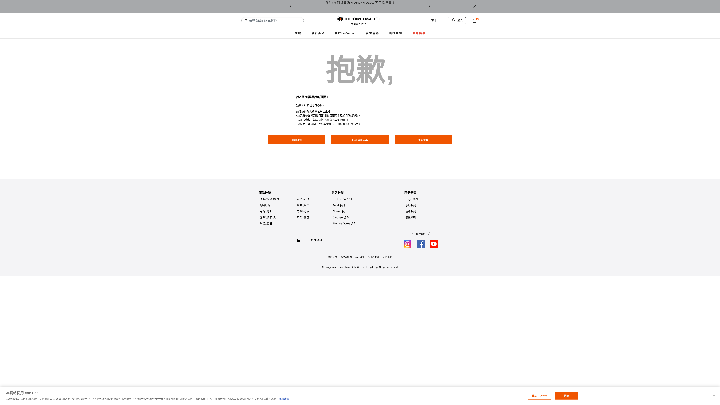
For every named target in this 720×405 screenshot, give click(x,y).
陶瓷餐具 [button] (423, 139)
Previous (290, 6)
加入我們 (387, 257)
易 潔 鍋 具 (266, 211)
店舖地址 (316, 240)
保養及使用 (374, 257)
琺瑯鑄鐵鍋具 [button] (360, 139)
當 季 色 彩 (372, 33)
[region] (360, 396)
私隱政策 (360, 257)
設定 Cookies (539, 395)
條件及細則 (346, 257)
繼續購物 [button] (297, 139)
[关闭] (714, 395)
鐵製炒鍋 (265, 205)
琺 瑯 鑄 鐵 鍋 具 (269, 199)
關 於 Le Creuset (345, 33)
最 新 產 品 (317, 33)
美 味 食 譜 (395, 33)
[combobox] (274, 20)
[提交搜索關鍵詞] (246, 20)
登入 (460, 20)
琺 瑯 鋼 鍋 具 (268, 217)
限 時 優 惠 (303, 217)
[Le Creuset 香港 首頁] (358, 20)
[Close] (474, 6)
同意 (566, 395)
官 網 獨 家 (303, 211)
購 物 (298, 33)
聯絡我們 (332, 257)
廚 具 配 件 (303, 199)
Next (429, 6)
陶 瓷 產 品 (266, 223)
